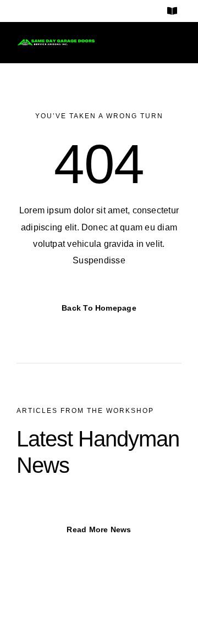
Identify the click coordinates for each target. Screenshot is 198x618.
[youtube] (74, 11)
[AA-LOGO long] (56, 42)
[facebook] (15, 11)
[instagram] (34, 11)
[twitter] (54, 11)
